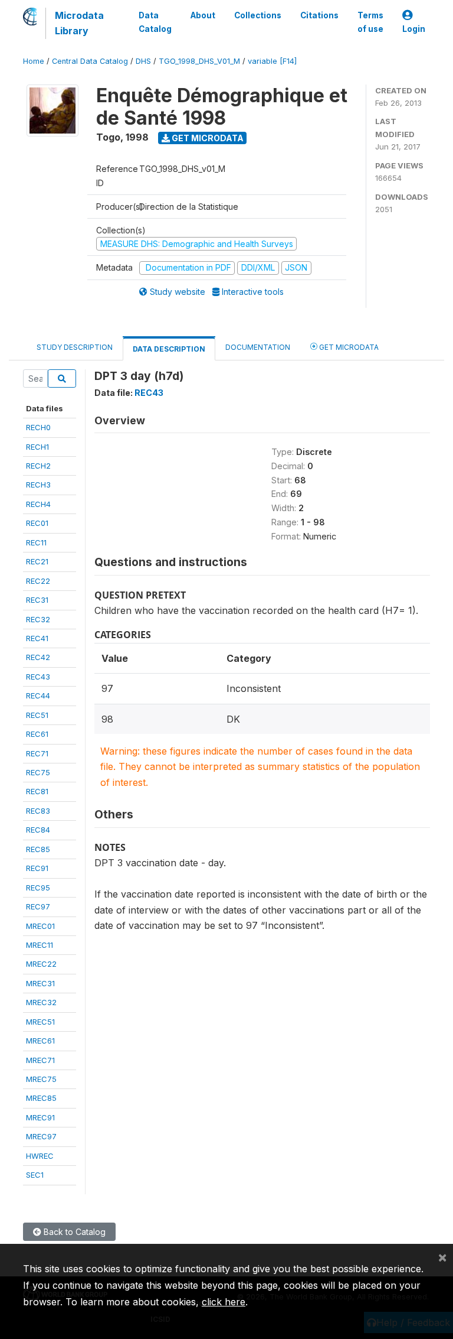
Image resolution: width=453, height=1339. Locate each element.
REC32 (38, 619)
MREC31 (40, 983)
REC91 (37, 868)
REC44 (38, 695)
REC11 (36, 542)
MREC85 (41, 1098)
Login (413, 29)
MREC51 (40, 1021)
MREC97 (41, 1136)
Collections (257, 15)
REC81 (37, 791)
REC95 (38, 887)
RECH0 (38, 427)
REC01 (37, 523)
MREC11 (39, 945)
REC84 (38, 829)
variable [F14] (272, 61)
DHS (143, 61)
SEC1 (35, 1174)
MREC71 (40, 1060)
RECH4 (38, 504)
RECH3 (38, 484)
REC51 (37, 715)
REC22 (38, 581)
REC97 (38, 906)
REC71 (37, 753)
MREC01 (40, 926)
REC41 (37, 638)
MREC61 (40, 1040)
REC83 (38, 810)
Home (33, 61)
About (203, 15)
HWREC (40, 1156)
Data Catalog (155, 22)
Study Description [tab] (75, 347)
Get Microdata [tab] (348, 347)
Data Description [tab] (169, 348)
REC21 (37, 561)
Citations (319, 15)
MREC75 (41, 1079)
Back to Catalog (73, 1232)
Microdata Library (79, 23)
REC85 (38, 849)
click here (223, 1302)
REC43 (38, 676)
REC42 (38, 657)
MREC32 (41, 1002)
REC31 (37, 599)
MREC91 (40, 1117)
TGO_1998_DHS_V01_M (199, 61)
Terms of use (370, 22)
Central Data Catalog (90, 61)
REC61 (37, 734)
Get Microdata (207, 138)
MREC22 (41, 963)
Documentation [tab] (257, 347)
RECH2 (38, 465)
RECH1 (37, 446)
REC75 (38, 772)
